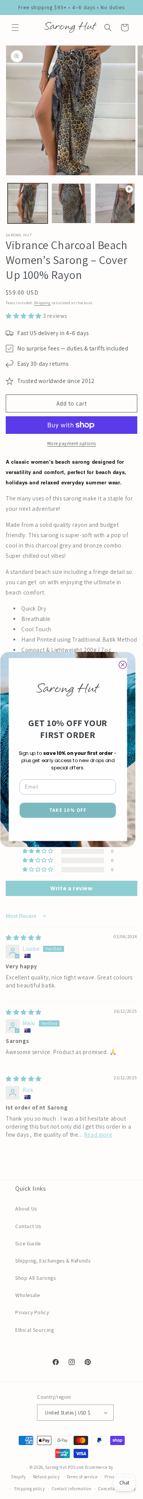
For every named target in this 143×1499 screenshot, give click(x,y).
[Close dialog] (123, 665)
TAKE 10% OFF (68, 810)
